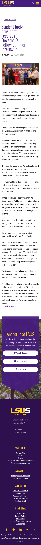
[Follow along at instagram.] (13, 530)
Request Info (22, 361)
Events (20, 458)
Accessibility (20, 519)
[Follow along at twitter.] (27, 530)
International (20, 493)
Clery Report (20, 524)
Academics (20, 470)
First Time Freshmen (20, 491)
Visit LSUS (22, 370)
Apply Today (22, 353)
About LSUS (20, 448)
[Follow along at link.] (34, 530)
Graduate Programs (20, 478)
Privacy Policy (20, 516)
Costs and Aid (20, 501)
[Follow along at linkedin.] (20, 530)
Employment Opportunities (20, 463)
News (20, 456)
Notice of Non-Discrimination (20, 521)
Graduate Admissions (20, 496)
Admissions (20, 485)
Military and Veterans (20, 498)
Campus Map (20, 453)
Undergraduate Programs (20, 476)
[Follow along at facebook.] (6, 530)
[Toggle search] (33, 3)
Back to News (10, 20)
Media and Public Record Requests (21, 461)
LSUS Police (20, 514)
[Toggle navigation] (37, 3)
